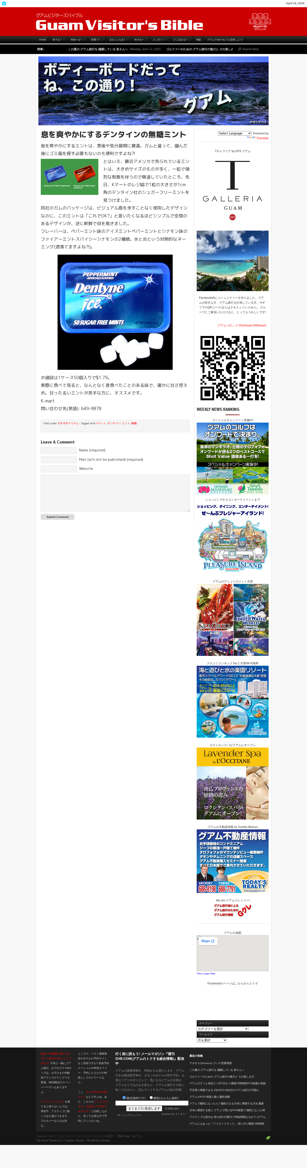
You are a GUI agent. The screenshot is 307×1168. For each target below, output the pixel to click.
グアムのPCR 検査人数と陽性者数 (209, 1096)
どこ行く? (157, 40)
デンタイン (114, 423)
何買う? (94, 40)
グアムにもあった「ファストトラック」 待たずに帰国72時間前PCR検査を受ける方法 (226, 1126)
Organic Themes (74, 1140)
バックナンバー (131, 1115)
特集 (198, 39)
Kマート (101, 423)
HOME (42, 39)
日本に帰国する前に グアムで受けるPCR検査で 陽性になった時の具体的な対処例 (227, 1113)
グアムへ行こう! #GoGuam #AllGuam (242, 325)
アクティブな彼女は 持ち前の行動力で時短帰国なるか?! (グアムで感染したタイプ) (227, 1119)
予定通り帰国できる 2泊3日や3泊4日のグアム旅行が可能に (224, 1090)
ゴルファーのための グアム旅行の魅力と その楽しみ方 (154, 49)
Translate (262, 138)
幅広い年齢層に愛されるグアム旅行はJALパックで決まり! (56, 1058)
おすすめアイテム (68, 423)
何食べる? (75, 40)
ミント (126, 423)
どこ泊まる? (178, 40)
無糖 (134, 423)
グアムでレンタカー (53, 1101)
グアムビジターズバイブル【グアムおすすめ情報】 (153, 21)
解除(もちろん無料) (166, 1098)
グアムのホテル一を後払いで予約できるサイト (92, 1106)
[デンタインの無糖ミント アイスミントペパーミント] (115, 312)
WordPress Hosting (98, 1140)
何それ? (137, 40)
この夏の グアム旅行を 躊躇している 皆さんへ (50, 49)
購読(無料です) (136, 1098)
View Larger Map (206, 973)
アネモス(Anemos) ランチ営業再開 (210, 1063)
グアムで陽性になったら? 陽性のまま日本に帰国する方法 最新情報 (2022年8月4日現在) (226, 1106)
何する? (55, 40)
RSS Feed (124, 1136)
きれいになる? (115, 40)
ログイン (137, 1136)
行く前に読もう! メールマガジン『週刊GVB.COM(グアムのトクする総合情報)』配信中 (149, 1058)
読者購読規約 (172, 1108)
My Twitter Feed (3, 3)
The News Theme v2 (48, 1140)
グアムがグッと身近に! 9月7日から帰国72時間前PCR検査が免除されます (227, 1086)
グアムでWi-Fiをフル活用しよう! (225, 39)
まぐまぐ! (180, 1114)
